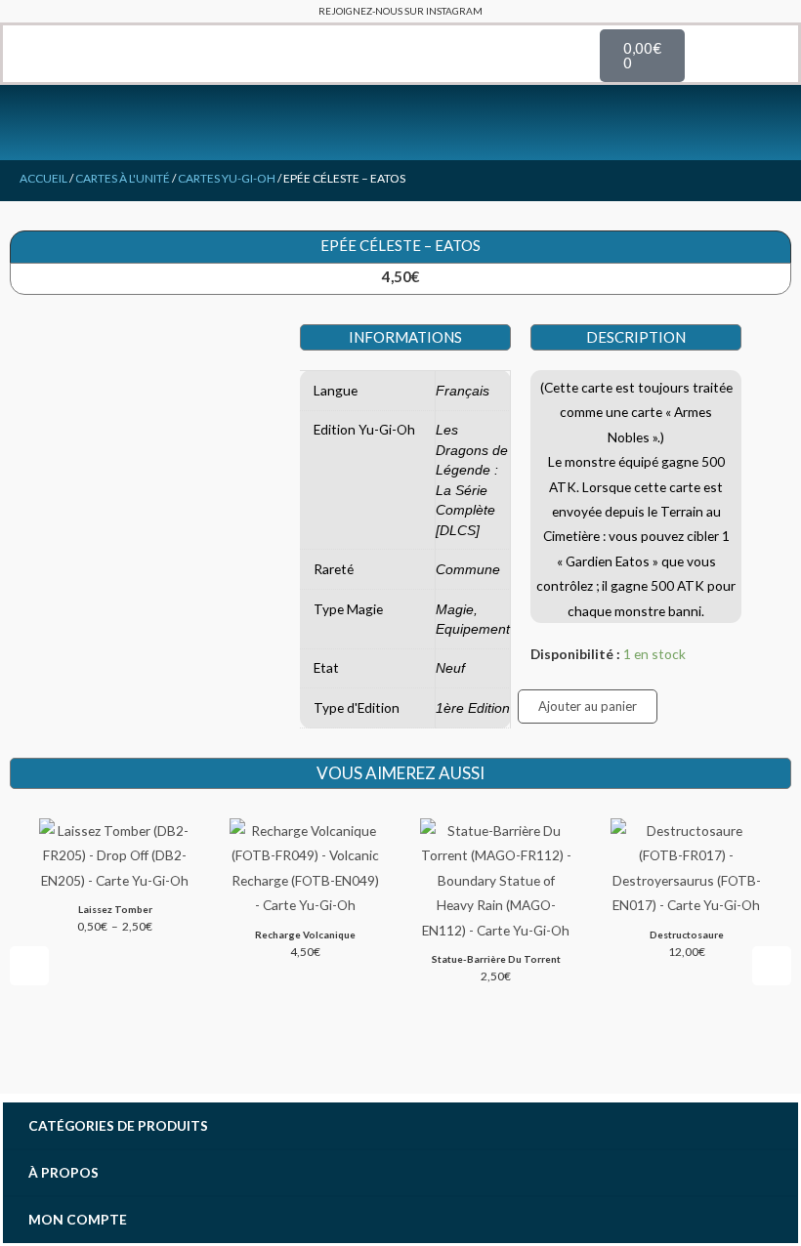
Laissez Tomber (115, 909)
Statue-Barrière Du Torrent (496, 959)
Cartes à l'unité (122, 178)
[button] (16, 53)
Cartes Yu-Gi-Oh (226, 178)
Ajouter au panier (587, 706)
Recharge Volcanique (305, 934)
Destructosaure (687, 934)
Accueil (43, 178)
